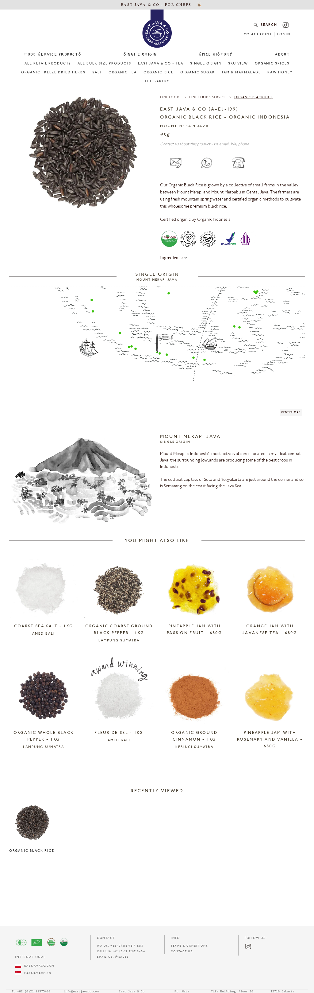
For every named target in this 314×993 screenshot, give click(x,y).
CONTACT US (182, 951)
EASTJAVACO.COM (37, 965)
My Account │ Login (267, 34)
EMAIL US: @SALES (113, 957)
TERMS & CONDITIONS (189, 945)
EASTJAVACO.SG (36, 973)
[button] (92, 300)
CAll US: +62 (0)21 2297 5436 (121, 951)
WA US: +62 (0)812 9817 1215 (120, 945)
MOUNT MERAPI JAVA (184, 126)
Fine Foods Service (208, 97)
